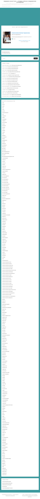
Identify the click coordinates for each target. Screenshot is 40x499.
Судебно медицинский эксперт (7, 404)
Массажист (4, 305)
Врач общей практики (5, 151)
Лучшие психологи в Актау (6, 278)
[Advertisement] (20, 16)
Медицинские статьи (6, 6)
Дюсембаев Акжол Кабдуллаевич (13, 91)
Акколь (3, 104)
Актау (3, 109)
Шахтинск (3, 461)
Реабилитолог (4, 365)
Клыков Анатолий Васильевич (12, 81)
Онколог (3, 325)
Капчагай (3, 224)
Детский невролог (5, 179)
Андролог (3, 120)
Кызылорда (4, 247)
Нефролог (4, 322)
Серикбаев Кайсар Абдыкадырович (14, 76)
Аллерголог (4, 115)
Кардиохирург (4, 232)
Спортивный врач (5, 400)
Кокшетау (17, 4)
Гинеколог (4, 167)
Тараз (3, 413)
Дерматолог (4, 174)
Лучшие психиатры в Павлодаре (7, 271)
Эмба (3, 466)
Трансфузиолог (4, 429)
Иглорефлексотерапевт (6, 214)
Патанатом (4, 341)
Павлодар (24, 4)
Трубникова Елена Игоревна (6, 484)
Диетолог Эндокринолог (6, 198)
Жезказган (4, 208)
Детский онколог (5, 180)
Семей (3, 390)
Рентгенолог (4, 370)
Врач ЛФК (3, 148)
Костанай (21, 4)
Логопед (3, 257)
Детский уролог (5, 190)
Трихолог (3, 430)
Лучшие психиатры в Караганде (7, 266)
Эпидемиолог (4, 473)
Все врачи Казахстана (5, 51)
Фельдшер (4, 442)
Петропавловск (4, 349)
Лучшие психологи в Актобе (6, 279)
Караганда (13, 4)
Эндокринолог (4, 469)
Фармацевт (4, 440)
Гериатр (3, 164)
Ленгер (3, 252)
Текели (3, 414)
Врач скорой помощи (5, 153)
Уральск (3, 434)
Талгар (3, 409)
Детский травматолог (5, 188)
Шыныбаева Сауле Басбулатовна (13, 83)
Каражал (3, 227)
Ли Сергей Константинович (16, 86)
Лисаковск (4, 255)
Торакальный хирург (5, 424)
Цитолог (3, 455)
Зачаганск (4, 211)
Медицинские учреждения (6, 307)
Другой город (29, 4)
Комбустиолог (4, 240)
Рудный (3, 377)
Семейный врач (4, 391)
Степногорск (4, 401)
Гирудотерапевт (5, 171)
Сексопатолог (4, 388)
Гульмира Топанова (11, 89)
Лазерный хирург (5, 250)
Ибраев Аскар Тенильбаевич (16, 94)
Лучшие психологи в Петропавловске (8, 292)
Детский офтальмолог (6, 184)
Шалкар (3, 460)
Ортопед (3, 330)
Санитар (3, 378)
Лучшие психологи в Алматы (6, 281)
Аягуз (3, 133)
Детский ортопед (5, 182)
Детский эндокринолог (6, 193)
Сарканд (3, 382)
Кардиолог (4, 231)
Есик (3, 201)
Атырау (3, 132)
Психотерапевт (4, 361)
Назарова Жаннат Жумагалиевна (12, 92)
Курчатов (3, 245)
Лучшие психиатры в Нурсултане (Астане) (9, 270)
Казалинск (4, 221)
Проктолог (4, 354)
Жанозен (3, 205)
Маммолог (3, 302)
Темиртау (3, 417)
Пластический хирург (5, 351)
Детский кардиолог (5, 175)
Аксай (3, 106)
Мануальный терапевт (5, 304)
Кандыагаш (4, 223)
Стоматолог (4, 403)
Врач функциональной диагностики (8, 156)
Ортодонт (4, 328)
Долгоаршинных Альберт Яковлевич (14, 84)
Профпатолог (4, 356)
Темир (3, 416)
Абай (3, 102)
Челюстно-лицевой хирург (6, 458)
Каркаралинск (4, 234)
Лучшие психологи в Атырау (6, 283)
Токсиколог (4, 421)
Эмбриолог (4, 468)
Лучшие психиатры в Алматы (7, 263)
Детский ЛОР (4, 177)
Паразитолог (4, 338)
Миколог (3, 310)
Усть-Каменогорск (5, 437)
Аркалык (3, 127)
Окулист (3, 323)
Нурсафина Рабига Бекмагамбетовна (14, 71)
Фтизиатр (4, 448)
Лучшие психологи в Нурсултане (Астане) (9, 289)
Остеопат (3, 331)
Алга (3, 114)
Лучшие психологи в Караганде (7, 286)
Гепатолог (4, 162)
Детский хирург (5, 192)
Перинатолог (4, 346)
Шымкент (9, 4)
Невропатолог (4, 317)
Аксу (3, 107)
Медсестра (4, 309)
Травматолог (4, 426)
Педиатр (3, 344)
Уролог (3, 435)
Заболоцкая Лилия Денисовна (17, 65)
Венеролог (4, 143)
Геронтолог (4, 166)
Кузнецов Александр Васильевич (12, 78)
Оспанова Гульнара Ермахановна (13, 66)
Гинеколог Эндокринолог (6, 169)
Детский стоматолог (5, 187)
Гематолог (4, 159)
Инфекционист (4, 219)
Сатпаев (3, 385)
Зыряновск (4, 213)
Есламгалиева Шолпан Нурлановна (21, 32)
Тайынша (3, 408)
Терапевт (3, 419)
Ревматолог (4, 369)
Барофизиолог (4, 140)
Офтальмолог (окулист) (6, 335)
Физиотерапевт (5, 443)
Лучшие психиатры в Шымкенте (7, 276)
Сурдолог (3, 406)
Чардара (3, 456)
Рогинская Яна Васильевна (6, 481)
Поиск (36, 58)
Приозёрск (4, 352)
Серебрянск (4, 395)
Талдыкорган (4, 411)
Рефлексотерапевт (5, 374)
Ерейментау (4, 200)
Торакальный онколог (5, 422)
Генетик (3, 161)
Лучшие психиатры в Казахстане (7, 265)
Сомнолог (3, 396)
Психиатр (3, 357)
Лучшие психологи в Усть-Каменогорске (8, 296)
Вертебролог (4, 145)
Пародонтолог (4, 339)
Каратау (3, 229)
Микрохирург (4, 312)
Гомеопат (3, 172)
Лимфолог (4, 253)
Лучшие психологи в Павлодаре (7, 291)
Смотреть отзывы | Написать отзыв (24, 40)
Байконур (3, 135)
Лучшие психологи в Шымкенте (7, 297)
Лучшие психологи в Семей (6, 294)
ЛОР (3, 258)
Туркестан (4, 432)
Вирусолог (4, 146)
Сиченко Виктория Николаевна (12, 70)
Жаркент (3, 206)
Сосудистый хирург (5, 398)
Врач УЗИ (3, 154)
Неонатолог (4, 320)
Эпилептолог (4, 474)
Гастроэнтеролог (5, 158)
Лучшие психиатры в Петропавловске (8, 273)
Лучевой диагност (5, 260)
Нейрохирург (4, 318)
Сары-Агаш (4, 383)
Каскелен (3, 236)
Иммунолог (4, 216)
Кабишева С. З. (13, 73)
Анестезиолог (4, 122)
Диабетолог (4, 195)
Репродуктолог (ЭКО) (5, 372)
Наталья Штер (4, 486)
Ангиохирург (4, 119)
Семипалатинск (4, 393)
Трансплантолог (4, 427)
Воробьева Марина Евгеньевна (7, 483)
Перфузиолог (4, 348)
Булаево (3, 141)
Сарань (3, 380)
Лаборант (3, 249)
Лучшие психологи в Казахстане (7, 284)
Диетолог (3, 197)
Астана (3, 4)
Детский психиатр (5, 185)
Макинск (3, 299)
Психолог (3, 359)
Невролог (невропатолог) (6, 315)
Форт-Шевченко (5, 447)
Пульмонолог (4, 362)
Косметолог (4, 242)
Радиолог (3, 364)
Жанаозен (4, 203)
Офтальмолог (4, 333)
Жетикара (4, 210)
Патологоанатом (5, 343)
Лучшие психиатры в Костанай (7, 268)
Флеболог (4, 445)
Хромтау (3, 453)
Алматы (6, 4)
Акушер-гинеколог (5, 112)
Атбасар (3, 130)
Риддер (3, 375)
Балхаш (3, 138)
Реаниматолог (4, 367)
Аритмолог (4, 125)
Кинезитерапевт (5, 237)
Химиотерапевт (4, 450)
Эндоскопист (4, 471)
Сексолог (3, 387)
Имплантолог (4, 218)
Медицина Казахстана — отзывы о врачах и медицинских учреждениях (20, 2)
